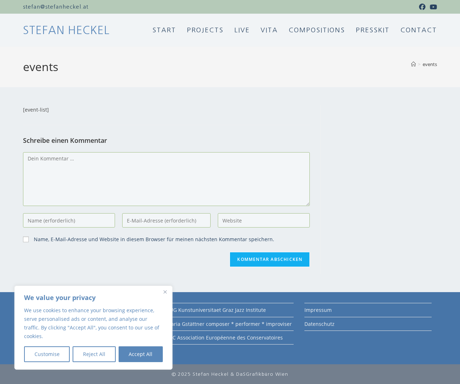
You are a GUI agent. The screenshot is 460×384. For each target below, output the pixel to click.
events (430, 64)
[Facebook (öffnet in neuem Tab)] (422, 6)
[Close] (165, 291)
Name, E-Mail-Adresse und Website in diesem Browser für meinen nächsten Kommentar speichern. (154, 239)
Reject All (94, 354)
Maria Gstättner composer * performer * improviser (229, 323)
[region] (93, 328)
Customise (47, 354)
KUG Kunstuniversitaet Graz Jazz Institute (216, 309)
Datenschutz (319, 323)
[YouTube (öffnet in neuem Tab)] (432, 6)
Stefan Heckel (66, 30)
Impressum (318, 309)
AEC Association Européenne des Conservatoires (224, 337)
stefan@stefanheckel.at (55, 6)
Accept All (140, 354)
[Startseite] (413, 64)
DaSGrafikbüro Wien (262, 374)
